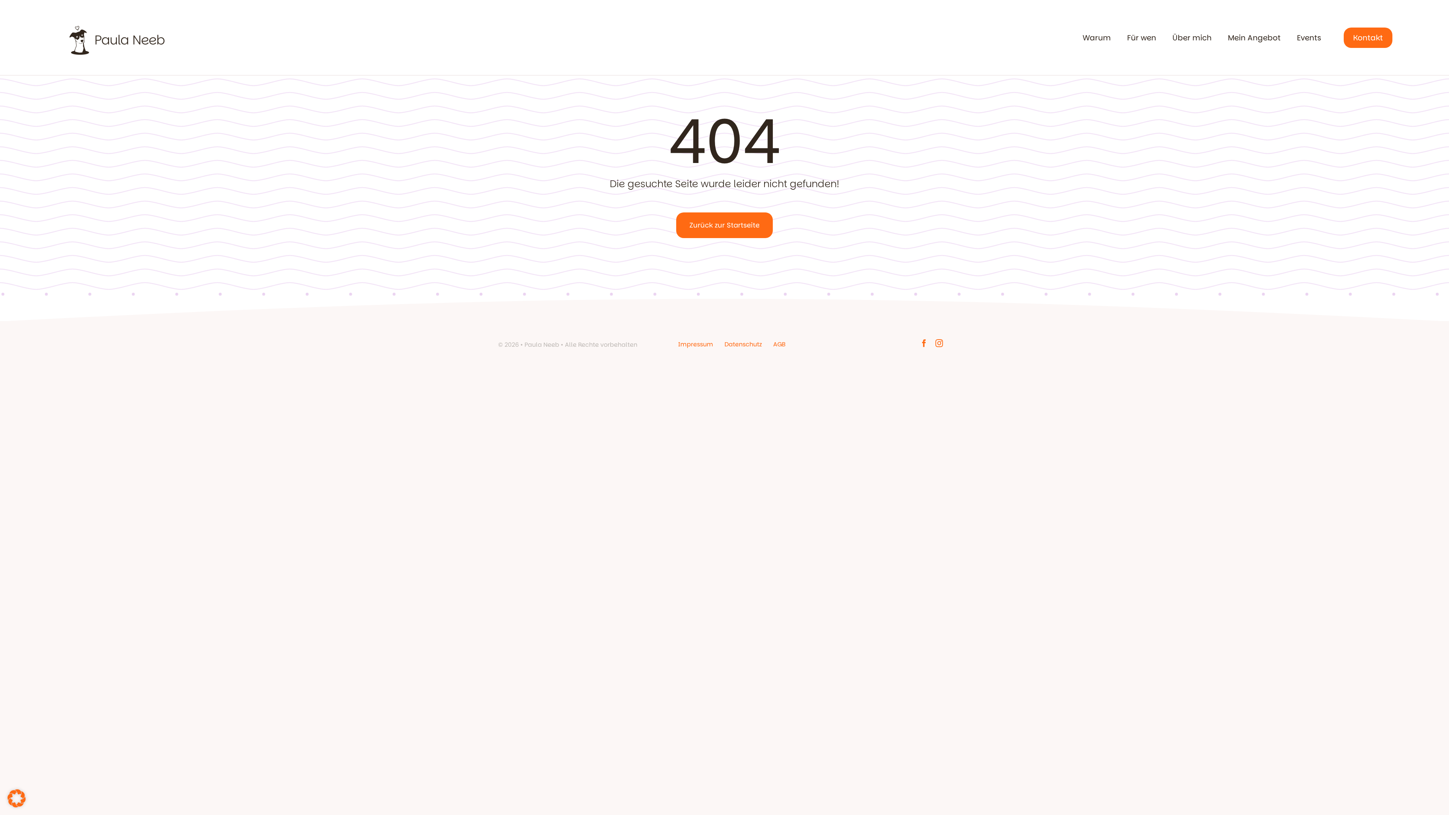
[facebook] (924, 343)
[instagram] (939, 343)
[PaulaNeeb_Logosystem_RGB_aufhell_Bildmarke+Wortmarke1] (117, 20)
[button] (16, 798)
